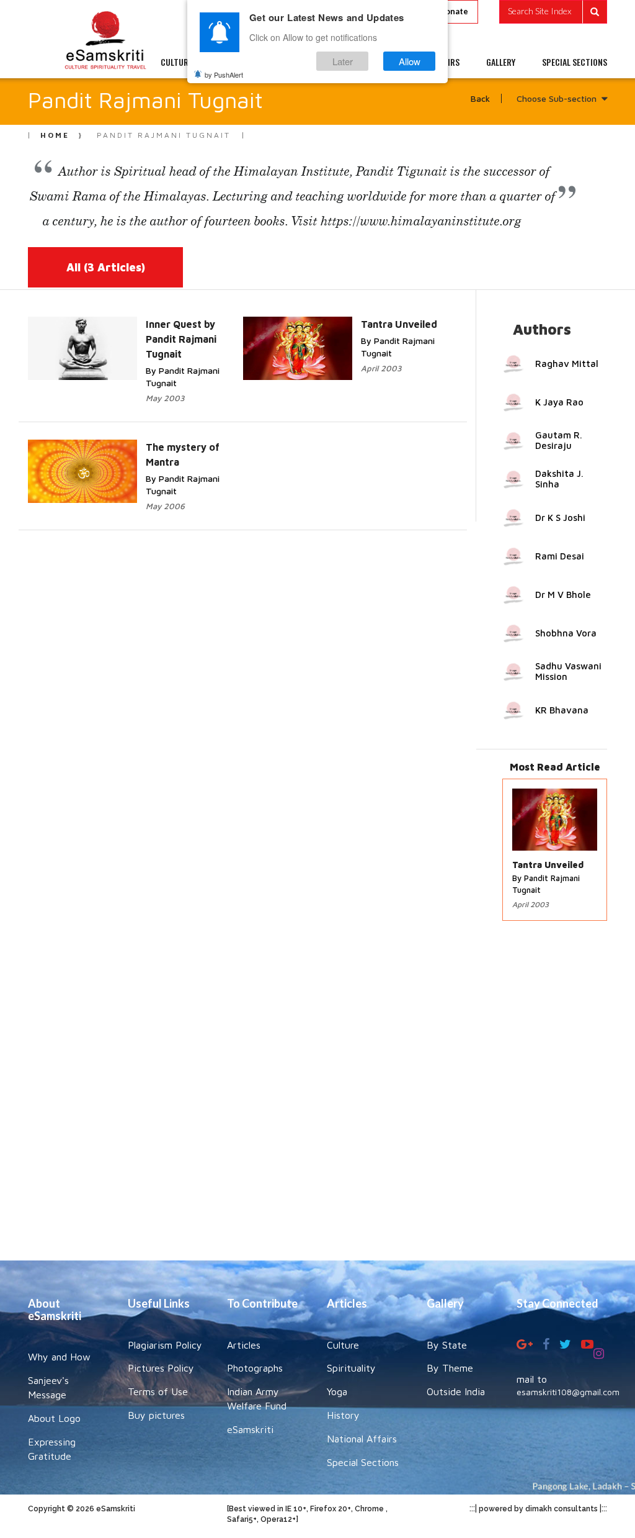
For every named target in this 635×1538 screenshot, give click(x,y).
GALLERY (500, 62)
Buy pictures (156, 1415)
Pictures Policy (161, 1367)
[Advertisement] (317, 1097)
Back (480, 98)
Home (54, 135)
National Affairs (362, 1438)
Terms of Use (158, 1391)
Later (342, 61)
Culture (343, 1344)
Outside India (456, 1391)
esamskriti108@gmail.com (568, 1391)
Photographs (255, 1367)
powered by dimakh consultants (538, 1508)
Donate (453, 11)
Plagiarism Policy (165, 1344)
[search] (553, 12)
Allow (409, 61)
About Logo (54, 1418)
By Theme (450, 1367)
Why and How (59, 1356)
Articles (243, 1344)
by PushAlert (224, 74)
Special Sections (363, 1462)
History (343, 1415)
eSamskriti (250, 1429)
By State (447, 1344)
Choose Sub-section (557, 98)
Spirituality (351, 1367)
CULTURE (176, 62)
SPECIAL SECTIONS (574, 62)
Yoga (337, 1391)
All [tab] (105, 267)
